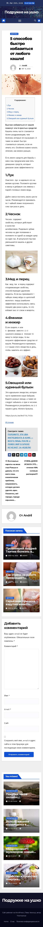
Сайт (6, 723)
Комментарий (11, 646)
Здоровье (14, 33)
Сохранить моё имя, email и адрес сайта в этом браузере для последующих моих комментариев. (19, 744)
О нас (12, 921)
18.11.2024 (12, 856)
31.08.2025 (13, 801)
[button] (35, 20)
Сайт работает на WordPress (13, 913)
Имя (7, 695)
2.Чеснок (10, 109)
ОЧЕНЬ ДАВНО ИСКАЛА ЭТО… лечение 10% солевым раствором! (31, 467)
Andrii (24, 65)
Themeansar (21, 916)
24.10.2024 (13, 883)
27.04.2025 (13, 829)
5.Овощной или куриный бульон (20, 118)
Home (6, 921)
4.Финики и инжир (14, 115)
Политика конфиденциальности (27, 921)
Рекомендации (12, 791)
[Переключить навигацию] (19, 20)
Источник (9, 422)
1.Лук (9, 105)
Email (7, 709)
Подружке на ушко (22, 12)
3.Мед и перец (13, 112)
